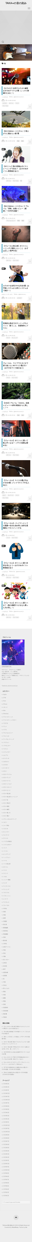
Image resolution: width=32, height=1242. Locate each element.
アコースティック (8, 717)
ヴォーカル (5, 105)
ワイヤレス (6, 902)
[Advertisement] (16, 27)
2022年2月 (6, 1157)
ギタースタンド (7, 787)
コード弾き (6, 825)
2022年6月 (6, 1144)
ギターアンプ (6, 777)
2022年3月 (6, 1154)
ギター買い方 (6, 812)
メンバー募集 (6, 879)
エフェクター (6, 752)
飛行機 (5, 1014)
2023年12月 (6, 1093)
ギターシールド (7, 784)
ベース (5, 860)
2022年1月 (6, 1160)
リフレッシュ (6, 895)
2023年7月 (6, 1103)
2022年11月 (6, 1128)
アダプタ (5, 723)
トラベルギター (7, 844)
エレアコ (5, 755)
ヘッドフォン (6, 857)
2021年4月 (6, 1189)
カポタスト (6, 761)
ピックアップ (6, 854)
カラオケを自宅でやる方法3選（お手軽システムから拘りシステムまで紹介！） (16, 288)
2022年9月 (6, 1135)
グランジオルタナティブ (9, 819)
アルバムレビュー (10, 220)
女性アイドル (6, 947)
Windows (5, 713)
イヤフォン (6, 742)
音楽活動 (5, 1010)
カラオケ (5, 103)
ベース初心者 (6, 863)
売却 (4, 937)
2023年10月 (6, 1099)
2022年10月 (6, 1131)
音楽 (22, 141)
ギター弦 (5, 800)
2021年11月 (6, 1166)
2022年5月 (6, 1147)
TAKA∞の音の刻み (16, 3)
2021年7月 (6, 1179)
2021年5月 (6, 1186)
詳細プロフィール (6, 679)
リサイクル (6, 892)
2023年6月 (6, 1106)
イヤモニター (6, 745)
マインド (5, 873)
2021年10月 (6, 1170)
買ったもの (6, 988)
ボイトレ (11, 103)
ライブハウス (6, 886)
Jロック (5, 707)
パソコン (5, 851)
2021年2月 (6, 1195)
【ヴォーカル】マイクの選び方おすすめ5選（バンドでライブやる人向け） (16, 482)
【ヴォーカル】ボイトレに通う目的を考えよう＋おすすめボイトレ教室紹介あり (15, 565)
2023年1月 (6, 1122)
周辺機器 (5, 934)
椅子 (4, 969)
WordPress (15, 1227)
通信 (4, 991)
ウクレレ (5, 748)
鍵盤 (4, 998)
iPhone (5, 704)
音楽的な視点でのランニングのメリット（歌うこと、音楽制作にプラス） (15, 325)
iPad (4, 701)
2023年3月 (6, 1115)
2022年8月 (6, 1138)
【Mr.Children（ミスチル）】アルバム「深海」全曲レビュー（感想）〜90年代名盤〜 (16, 208)
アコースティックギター (9, 720)
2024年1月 (6, 1090)
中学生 (5, 908)
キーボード (6, 768)
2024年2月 (6, 1087)
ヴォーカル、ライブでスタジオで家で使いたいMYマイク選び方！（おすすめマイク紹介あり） (15, 365)
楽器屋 (5, 975)
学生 (4, 953)
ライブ (8, 337)
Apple (5, 694)
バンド (8, 537)
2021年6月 (6, 1182)
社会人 (5, 985)
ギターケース (6, 780)
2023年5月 (6, 1109)
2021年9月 (6, 1173)
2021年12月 (6, 1163)
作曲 (4, 915)
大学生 (5, 943)
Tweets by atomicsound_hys (10, 685)
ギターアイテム (7, 774)
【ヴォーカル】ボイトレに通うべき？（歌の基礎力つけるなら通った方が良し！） (15, 605)
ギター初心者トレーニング (10, 796)
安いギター (6, 959)
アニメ (5, 726)
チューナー (6, 832)
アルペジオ (6, 736)
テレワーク (10, 495)
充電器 (5, 921)
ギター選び (6, 816)
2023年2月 (6, 1119)
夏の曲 (5, 940)
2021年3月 (6, 1192)
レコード (5, 899)
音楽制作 (5, 1007)
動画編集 (5, 927)
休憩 (4, 911)
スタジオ (5, 828)
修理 (4, 918)
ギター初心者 (6, 793)
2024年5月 (6, 1083)
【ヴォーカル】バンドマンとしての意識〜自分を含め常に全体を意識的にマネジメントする (15, 525)
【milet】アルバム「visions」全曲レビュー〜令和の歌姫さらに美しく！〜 (16, 405)
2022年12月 (6, 1125)
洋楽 (4, 982)
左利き (5, 962)
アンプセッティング (8, 739)
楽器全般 (5, 972)
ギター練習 (6, 809)
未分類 (5, 966)
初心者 (5, 924)
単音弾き (5, 931)
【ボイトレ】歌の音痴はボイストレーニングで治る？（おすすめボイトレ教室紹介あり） (15, 168)
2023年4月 (6, 1112)
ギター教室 (6, 806)
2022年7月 (6, 1141)
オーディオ (6, 758)
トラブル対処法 (7, 841)
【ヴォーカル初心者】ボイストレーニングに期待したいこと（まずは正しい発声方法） (15, 248)
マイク (17, 103)
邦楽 (18, 141)
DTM (4, 697)
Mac (4, 710)
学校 (4, 950)
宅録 (4, 956)
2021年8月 (6, 1176)
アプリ (5, 729)
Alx (26, 1227)
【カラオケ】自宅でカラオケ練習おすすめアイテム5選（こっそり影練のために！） (16, 90)
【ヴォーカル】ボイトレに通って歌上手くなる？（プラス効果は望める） (15, 442)
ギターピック (6, 790)
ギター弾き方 (6, 803)
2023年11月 (6, 1096)
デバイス (5, 838)
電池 (4, 1001)
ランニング (14, 337)
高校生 (5, 1017)
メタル (5, 876)
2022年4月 (6, 1151)
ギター (4, 495)
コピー (5, 822)
